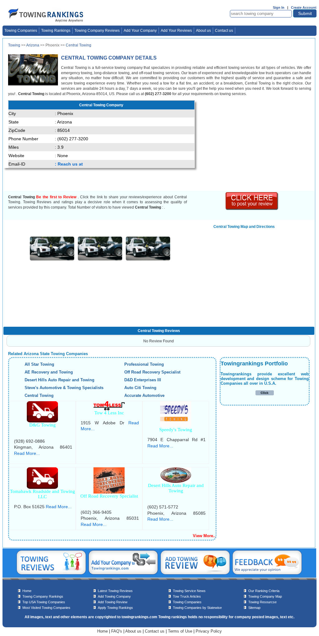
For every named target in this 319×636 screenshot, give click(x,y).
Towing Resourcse (262, 602)
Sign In (278, 7)
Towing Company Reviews (97, 30)
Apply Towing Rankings (115, 608)
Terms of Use (180, 631)
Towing (14, 45)
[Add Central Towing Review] (252, 208)
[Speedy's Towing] (175, 425)
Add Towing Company (114, 596)
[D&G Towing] (42, 420)
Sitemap (254, 608)
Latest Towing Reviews (115, 591)
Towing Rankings (55, 30)
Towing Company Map (265, 596)
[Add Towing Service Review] (195, 573)
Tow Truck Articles (187, 596)
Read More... (27, 453)
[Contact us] (267, 573)
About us (203, 30)
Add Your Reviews (176, 30)
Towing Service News (189, 591)
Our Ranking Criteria (263, 591)
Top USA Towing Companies (43, 602)
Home (26, 591)
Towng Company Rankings (42, 596)
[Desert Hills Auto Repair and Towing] (175, 481)
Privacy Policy (209, 631)
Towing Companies (20, 30)
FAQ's (116, 631)
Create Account (304, 7)
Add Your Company (140, 30)
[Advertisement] (251, 144)
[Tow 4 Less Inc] (109, 408)
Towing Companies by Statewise (197, 608)
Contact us (224, 30)
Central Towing (78, 45)
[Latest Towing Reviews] (51, 573)
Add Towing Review (112, 602)
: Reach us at (69, 163)
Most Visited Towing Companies (46, 608)
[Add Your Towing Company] (123, 573)
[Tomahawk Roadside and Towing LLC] (42, 487)
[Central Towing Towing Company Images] (52, 260)
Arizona (32, 45)
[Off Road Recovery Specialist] (109, 491)
